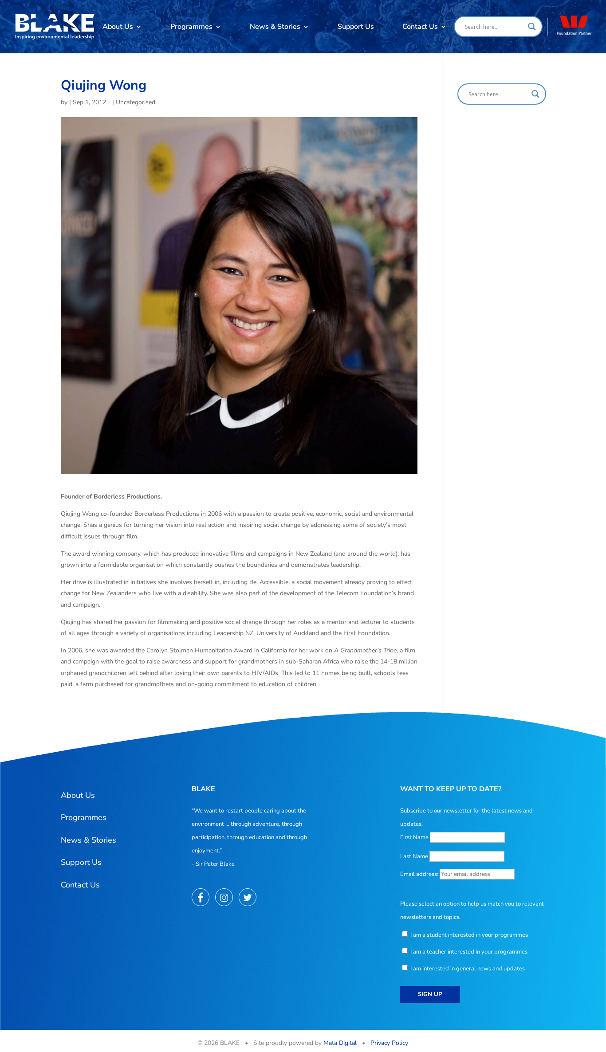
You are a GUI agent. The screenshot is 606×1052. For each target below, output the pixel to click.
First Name (414, 837)
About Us (117, 27)
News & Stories (275, 27)
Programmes (191, 27)
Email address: (420, 874)
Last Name (414, 856)
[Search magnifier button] (532, 26)
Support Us (356, 27)
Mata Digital (340, 1043)
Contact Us (420, 27)
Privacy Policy (389, 1043)
